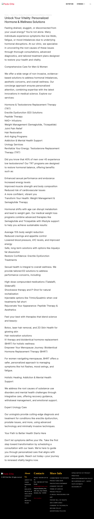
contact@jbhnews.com (40, 486)
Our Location (37, 498)
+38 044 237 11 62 (42, 482)
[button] (90, 4)
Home (6, 15)
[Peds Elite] (12, 4)
